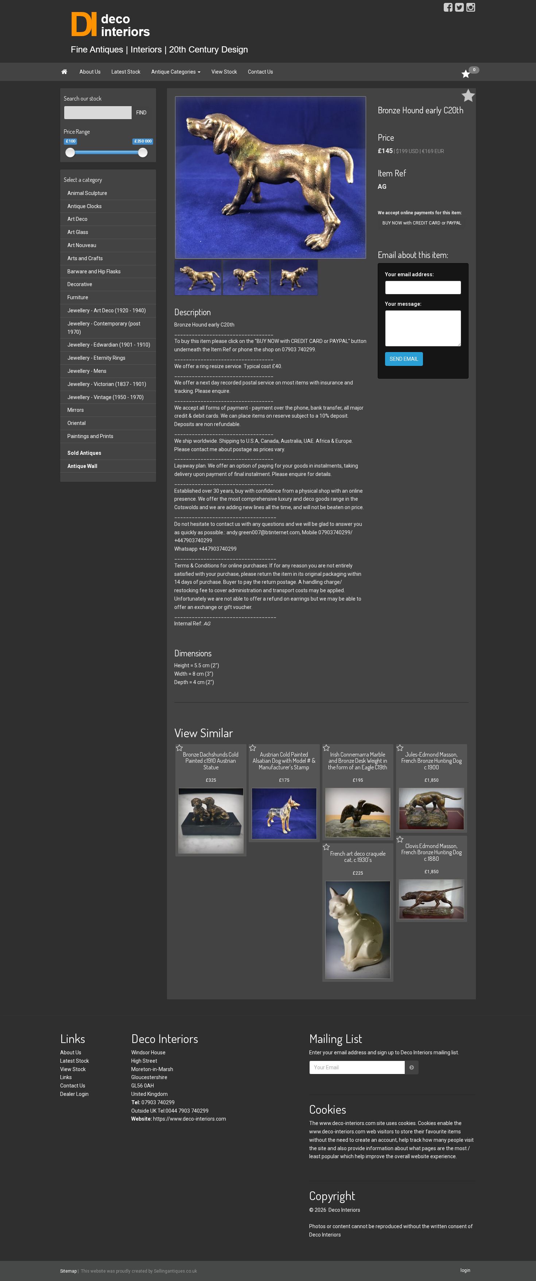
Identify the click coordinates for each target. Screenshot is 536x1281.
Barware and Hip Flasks (94, 271)
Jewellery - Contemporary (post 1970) (103, 328)
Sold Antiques (84, 453)
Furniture (77, 297)
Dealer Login (74, 1094)
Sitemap (68, 1271)
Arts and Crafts (85, 258)
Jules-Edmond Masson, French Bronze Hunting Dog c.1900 (431, 761)
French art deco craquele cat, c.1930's (357, 857)
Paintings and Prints (90, 436)
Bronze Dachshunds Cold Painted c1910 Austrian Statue (210, 761)
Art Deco (77, 219)
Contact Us (260, 72)
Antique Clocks (84, 206)
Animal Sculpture (87, 193)
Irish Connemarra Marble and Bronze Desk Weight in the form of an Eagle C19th (357, 761)
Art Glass (77, 232)
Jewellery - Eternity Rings (96, 358)
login (465, 1270)
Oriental (76, 423)
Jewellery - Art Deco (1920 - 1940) (106, 310)
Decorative (79, 284)
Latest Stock (126, 72)
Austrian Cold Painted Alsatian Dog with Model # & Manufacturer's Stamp (284, 761)
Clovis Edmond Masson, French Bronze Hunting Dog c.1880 (431, 852)
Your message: (403, 304)
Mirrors (75, 410)
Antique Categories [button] (174, 72)
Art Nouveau (81, 245)
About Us (90, 72)
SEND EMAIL (404, 359)
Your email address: (409, 274)
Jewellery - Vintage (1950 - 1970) (105, 397)
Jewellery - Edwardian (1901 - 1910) (108, 345)
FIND (141, 113)
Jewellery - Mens (86, 371)
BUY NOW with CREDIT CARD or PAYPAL (421, 223)
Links (66, 1077)
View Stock (224, 72)
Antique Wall (82, 466)
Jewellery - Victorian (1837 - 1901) (106, 384)
